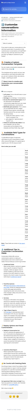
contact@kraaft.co (13, 384)
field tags (8, 312)
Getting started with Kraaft (16, 17)
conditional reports (16, 277)
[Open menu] (25, 2)
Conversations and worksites (8, 19)
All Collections (4, 17)
